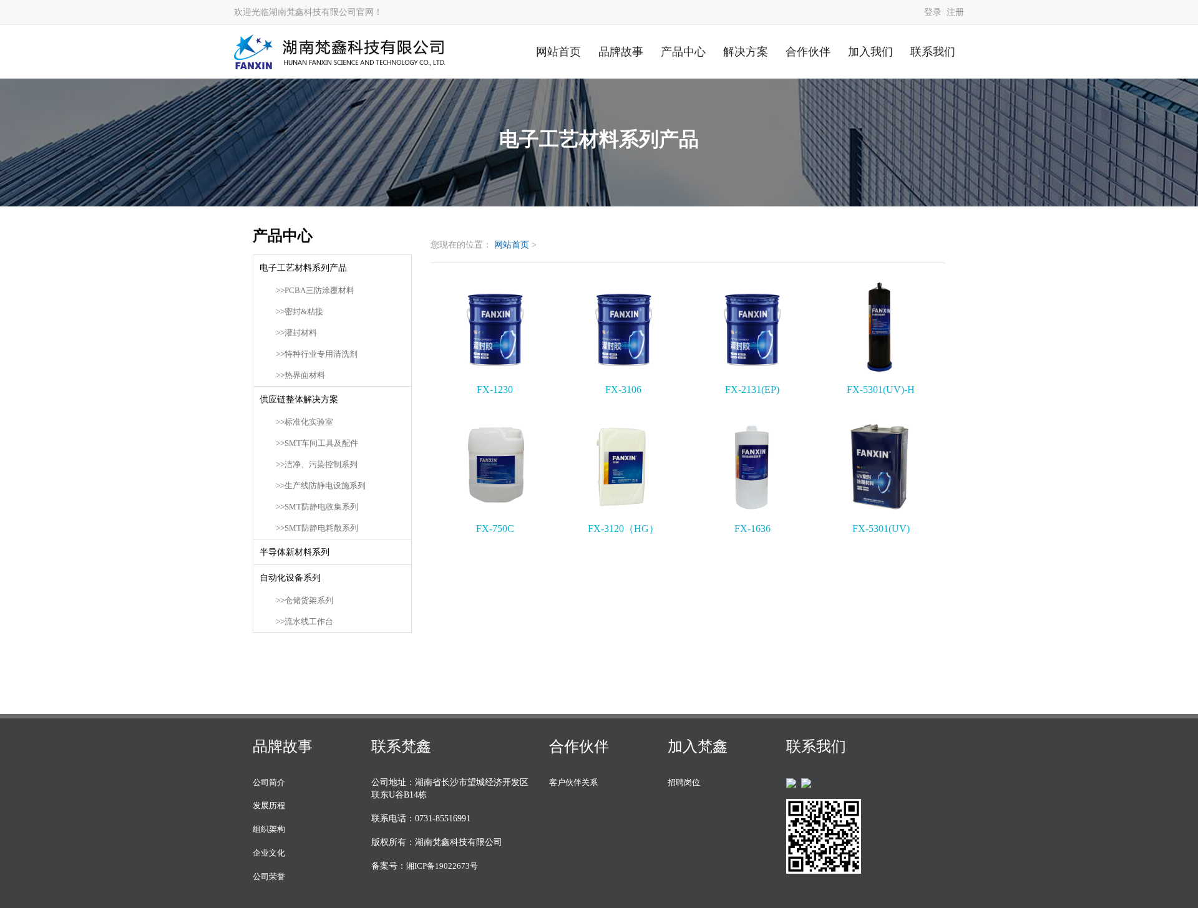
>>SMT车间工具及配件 (317, 443)
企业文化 (269, 852)
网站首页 (558, 52)
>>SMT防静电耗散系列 (317, 528)
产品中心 (683, 52)
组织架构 (269, 829)
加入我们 (870, 52)
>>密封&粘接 (299, 311)
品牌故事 (620, 52)
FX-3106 (623, 389)
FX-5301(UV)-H (881, 389)
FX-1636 (752, 528)
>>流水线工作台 (304, 621)
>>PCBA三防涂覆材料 (315, 290)
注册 (955, 12)
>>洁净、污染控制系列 (317, 464)
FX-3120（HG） (623, 528)
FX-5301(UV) (881, 528)
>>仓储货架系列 (304, 600)
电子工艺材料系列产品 (303, 268)
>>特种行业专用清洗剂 (317, 354)
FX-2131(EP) (752, 389)
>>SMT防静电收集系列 (317, 507)
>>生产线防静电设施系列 (321, 485)
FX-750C (495, 528)
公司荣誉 (269, 876)
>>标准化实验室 (304, 422)
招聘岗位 (684, 782)
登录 (933, 12)
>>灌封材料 (296, 333)
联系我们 (932, 52)
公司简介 (269, 782)
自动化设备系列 (290, 577)
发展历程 (269, 805)
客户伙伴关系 (573, 782)
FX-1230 (495, 389)
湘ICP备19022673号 (442, 866)
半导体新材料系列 (294, 552)
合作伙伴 (808, 52)
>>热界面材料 (300, 375)
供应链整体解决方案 (299, 399)
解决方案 (745, 52)
